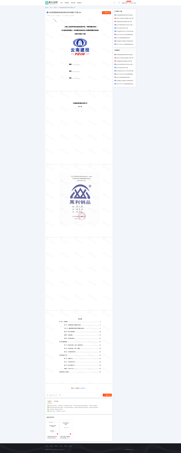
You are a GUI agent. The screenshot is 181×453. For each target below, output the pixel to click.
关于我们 (47, 446)
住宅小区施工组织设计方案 (122, 28)
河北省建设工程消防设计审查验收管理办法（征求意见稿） (125, 41)
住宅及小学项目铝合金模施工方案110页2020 (125, 18)
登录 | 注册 (133, 3)
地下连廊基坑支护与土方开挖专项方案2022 (125, 31)
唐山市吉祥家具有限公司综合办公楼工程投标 (125, 24)
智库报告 (67, 2)
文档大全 (55, 7)
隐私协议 (56, 446)
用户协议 (61, 446)
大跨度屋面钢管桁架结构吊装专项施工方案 (67, 7)
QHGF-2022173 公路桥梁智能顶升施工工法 (125, 44)
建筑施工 (79, 2)
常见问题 (56, 401)
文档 (51, 7)
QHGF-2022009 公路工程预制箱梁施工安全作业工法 (125, 34)
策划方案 (73, 2)
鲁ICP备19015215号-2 (129, 449)
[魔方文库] (51, 3)
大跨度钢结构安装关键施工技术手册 (124, 21)
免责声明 (65, 446)
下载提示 (49, 401)
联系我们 (51, 446)
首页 (61, 2)
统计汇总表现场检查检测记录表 (123, 37)
